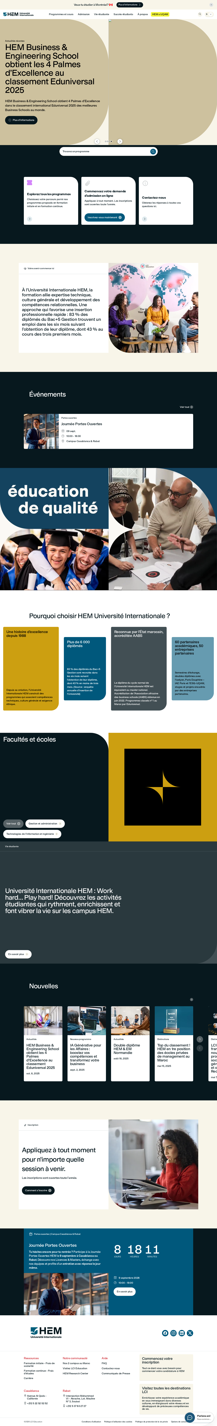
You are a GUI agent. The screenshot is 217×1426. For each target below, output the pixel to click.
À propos (143, 14)
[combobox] (108, 151)
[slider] (80, 579)
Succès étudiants (123, 14)
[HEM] (18, 14)
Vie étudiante (101, 14)
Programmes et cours (61, 14)
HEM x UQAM (160, 14)
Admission (84, 14)
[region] (108, 529)
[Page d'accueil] (46, 1344)
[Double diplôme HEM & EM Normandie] (130, 1043)
